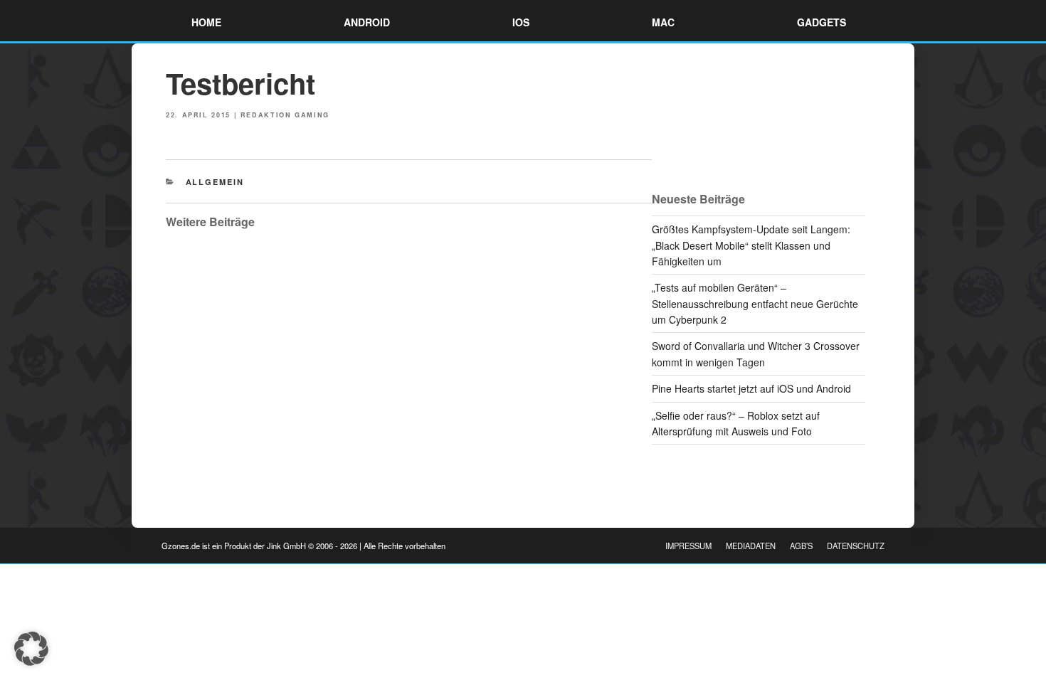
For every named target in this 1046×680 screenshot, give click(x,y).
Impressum (688, 545)
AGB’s (801, 545)
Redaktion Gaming (285, 114)
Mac (663, 22)
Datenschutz (855, 545)
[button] (31, 648)
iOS (520, 22)
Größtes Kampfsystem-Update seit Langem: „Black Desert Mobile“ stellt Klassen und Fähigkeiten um (751, 245)
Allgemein (215, 181)
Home (206, 22)
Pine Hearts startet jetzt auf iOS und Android (751, 388)
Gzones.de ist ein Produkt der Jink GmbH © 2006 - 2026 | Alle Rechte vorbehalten (303, 545)
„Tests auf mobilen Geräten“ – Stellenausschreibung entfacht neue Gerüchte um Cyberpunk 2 (755, 303)
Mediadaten (751, 545)
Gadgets (821, 22)
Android (367, 22)
